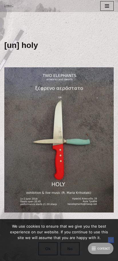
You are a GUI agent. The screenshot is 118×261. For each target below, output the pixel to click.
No (70, 248)
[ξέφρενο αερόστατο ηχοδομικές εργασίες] (10, 6)
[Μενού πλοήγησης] (107, 6)
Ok (48, 248)
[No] (111, 240)
